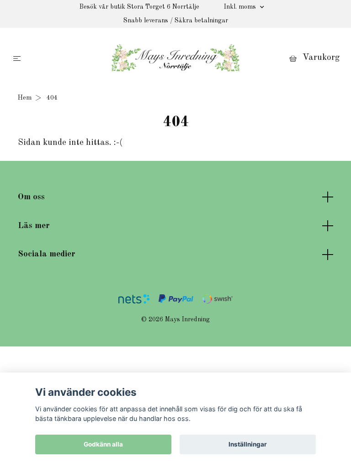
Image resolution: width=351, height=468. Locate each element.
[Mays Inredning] (175, 58)
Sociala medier (46, 254)
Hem (25, 98)
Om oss (31, 197)
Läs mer (34, 225)
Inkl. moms (241, 7)
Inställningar (248, 444)
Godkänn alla (103, 444)
